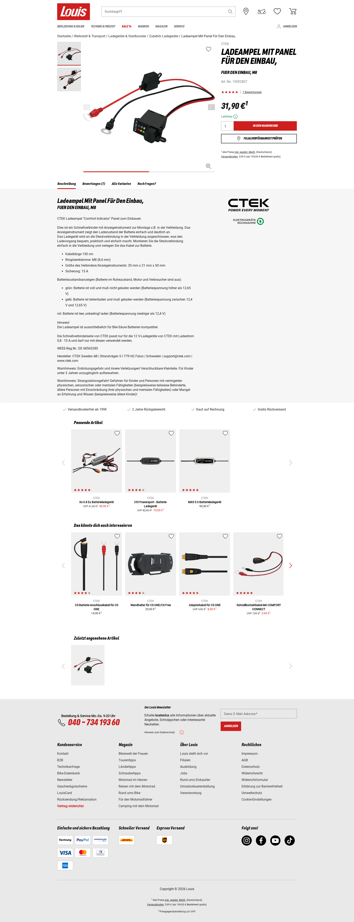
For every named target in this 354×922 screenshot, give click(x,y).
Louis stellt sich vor (194, 754)
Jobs (183, 773)
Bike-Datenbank (68, 773)
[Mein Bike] (262, 11)
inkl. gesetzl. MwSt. (245, 152)
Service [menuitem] (179, 26)
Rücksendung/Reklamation (76, 799)
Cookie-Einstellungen (257, 799)
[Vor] (211, 107)
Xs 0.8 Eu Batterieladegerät (96, 502)
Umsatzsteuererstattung (197, 786)
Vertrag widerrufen (70, 806)
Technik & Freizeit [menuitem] (103, 26)
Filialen (185, 760)
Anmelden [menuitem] (290, 26)
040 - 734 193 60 (93, 722)
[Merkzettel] (277, 11)
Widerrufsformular (255, 780)
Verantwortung (190, 793)
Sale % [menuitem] (126, 26)
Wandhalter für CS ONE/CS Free (150, 605)
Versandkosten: (229, 156)
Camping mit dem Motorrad (139, 806)
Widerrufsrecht (252, 773)
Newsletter (64, 780)
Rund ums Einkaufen (195, 780)
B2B (60, 760)
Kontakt (62, 754)
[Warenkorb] (293, 11)
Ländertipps (127, 767)
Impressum (250, 754)
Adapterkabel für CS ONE (205, 605)
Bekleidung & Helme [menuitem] (70, 26)
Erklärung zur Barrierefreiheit (262, 786)
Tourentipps (127, 760)
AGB (245, 760)
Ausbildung (188, 767)
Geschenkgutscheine (72, 786)
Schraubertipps (130, 773)
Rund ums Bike (129, 793)
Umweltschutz (252, 793)
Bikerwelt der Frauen (133, 754)
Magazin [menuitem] (161, 26)
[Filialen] (246, 11)
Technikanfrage (68, 767)
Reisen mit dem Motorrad (137, 786)
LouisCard (64, 793)
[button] (230, 11)
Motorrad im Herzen (133, 780)
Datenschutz (251, 767)
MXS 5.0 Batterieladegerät (204, 502)
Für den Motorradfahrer (135, 799)
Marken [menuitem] (143, 26)
